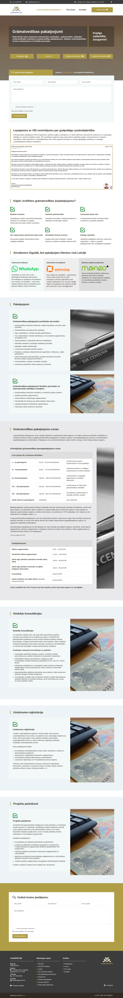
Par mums (71, 10)
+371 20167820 (16, 2)
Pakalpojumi (68, 964)
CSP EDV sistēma (44, 966)
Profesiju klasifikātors (45, 979)
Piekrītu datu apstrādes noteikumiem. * (24, 106)
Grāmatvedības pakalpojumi (49, 10)
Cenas (66, 966)
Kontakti (82, 10)
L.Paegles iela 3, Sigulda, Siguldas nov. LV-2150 (89, 2)
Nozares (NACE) (43, 982)
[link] (48, 9)
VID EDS (41, 964)
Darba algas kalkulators (45, 985)
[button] (102, 9)
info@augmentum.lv (33, 2)
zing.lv (23, 995)
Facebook (108, 985)
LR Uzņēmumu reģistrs (45, 971)
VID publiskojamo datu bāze (47, 974)
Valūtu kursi (41, 977)
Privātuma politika (17, 985)
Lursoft (40, 969)
